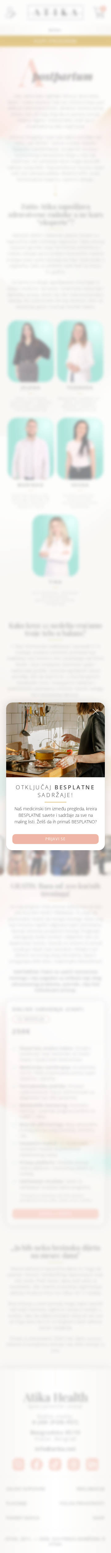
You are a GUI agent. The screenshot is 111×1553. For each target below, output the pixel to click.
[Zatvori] (95, 712)
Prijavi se (55, 839)
